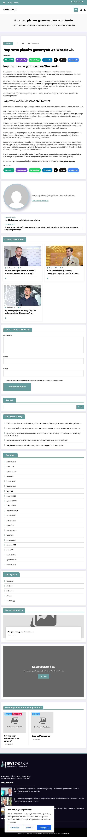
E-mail (5, 369)
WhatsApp (34, 60)
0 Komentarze (34, 44)
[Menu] (76, 10)
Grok (63, 60)
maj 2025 (10, 535)
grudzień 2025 (12, 501)
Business (10, 581)
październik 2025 (12, 511)
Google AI (73, 60)
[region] (29, 819)
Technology (11, 601)
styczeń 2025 (11, 555)
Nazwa (5, 357)
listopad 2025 (11, 506)
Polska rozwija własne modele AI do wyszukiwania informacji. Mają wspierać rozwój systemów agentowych (20, 272)
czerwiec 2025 (12, 530)
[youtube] (82, 2)
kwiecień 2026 (11, 481)
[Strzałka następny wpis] (81, 228)
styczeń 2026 (11, 496)
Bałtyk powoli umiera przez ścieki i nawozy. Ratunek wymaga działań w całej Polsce (35, 445)
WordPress (39, 833)
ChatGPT (9, 60)
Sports (9, 596)
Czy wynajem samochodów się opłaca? (11, 738)
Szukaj (9, 400)
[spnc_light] (84, 9)
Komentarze (7, 336)
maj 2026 (10, 476)
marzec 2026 (11, 486)
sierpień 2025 (11, 520)
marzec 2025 (11, 545)
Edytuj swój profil (65, 196)
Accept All (44, 827)
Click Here (43, 676)
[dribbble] (77, 2)
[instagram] (80, 2)
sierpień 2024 (11, 565)
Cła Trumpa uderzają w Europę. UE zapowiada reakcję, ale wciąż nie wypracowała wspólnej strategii (41, 228)
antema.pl (10, 9)
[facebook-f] (71, 2)
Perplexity (21, 60)
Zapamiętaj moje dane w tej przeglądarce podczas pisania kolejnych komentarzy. (35, 380)
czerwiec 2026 (12, 471)
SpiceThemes (65, 833)
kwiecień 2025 (11, 540)
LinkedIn (47, 60)
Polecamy (8, 44)
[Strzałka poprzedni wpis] (81, 219)
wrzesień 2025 (11, 516)
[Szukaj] (81, 10)
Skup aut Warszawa (41, 736)
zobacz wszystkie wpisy (40, 200)
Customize (14, 827)
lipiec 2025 (10, 525)
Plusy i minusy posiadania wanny (21, 632)
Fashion (9, 586)
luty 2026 (10, 491)
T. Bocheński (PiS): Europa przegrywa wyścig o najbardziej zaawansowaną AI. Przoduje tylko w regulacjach (62, 272)
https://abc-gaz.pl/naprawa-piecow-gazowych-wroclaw (57, 84)
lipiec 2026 (10, 466)
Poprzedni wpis (10, 217)
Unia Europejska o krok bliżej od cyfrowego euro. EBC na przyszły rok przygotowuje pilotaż (37, 440)
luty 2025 (10, 550)
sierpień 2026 (11, 462)
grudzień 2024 (12, 560)
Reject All (29, 827)
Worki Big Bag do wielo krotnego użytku (22, 220)
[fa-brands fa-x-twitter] (74, 2)
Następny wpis (10, 224)
